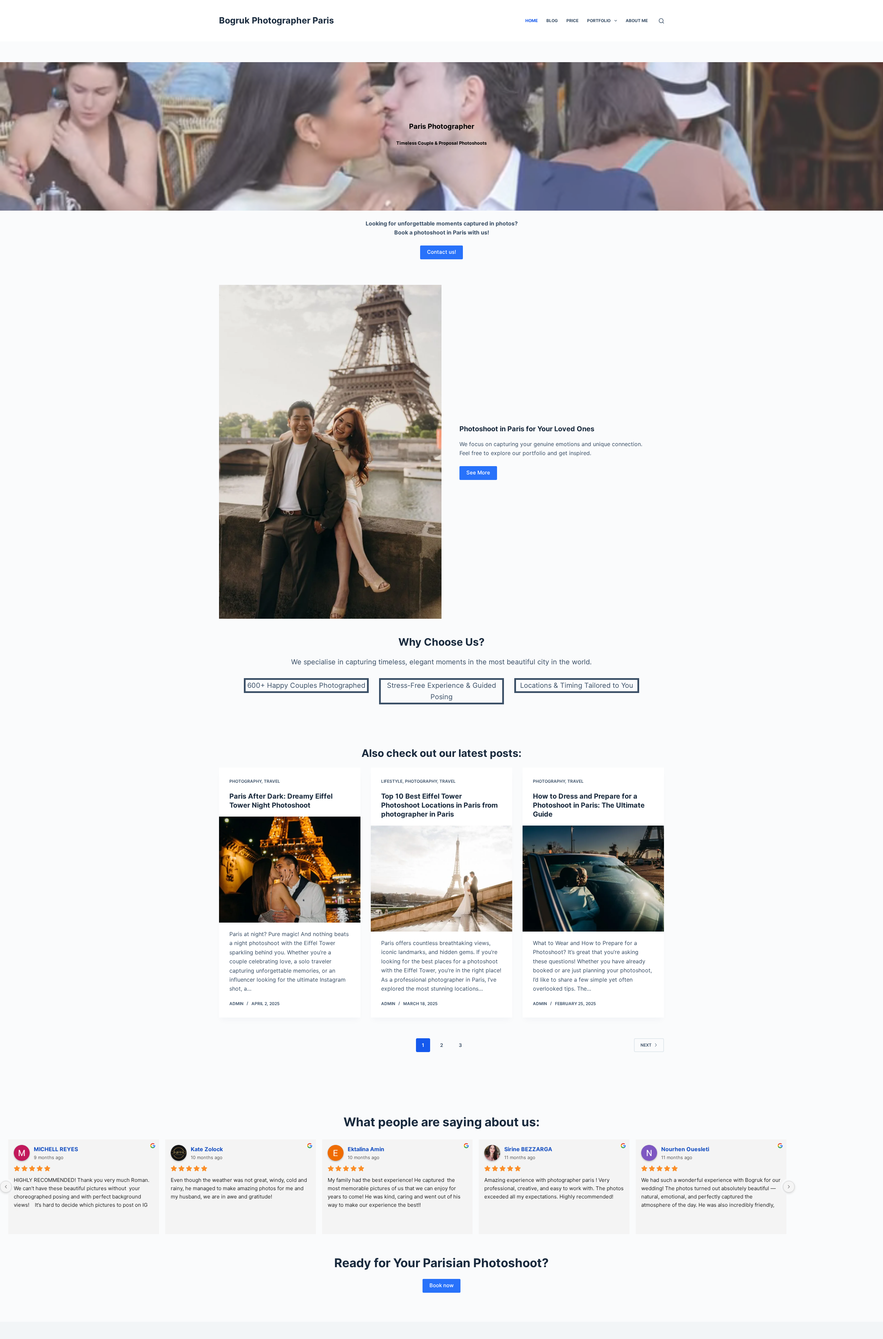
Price (572, 20)
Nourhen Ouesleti (685, 1149)
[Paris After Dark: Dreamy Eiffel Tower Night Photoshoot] (289, 870)
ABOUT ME (637, 20)
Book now (441, 1285)
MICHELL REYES (56, 1149)
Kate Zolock (207, 1149)
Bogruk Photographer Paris (276, 20)
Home (531, 20)
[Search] (661, 20)
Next (646, 1045)
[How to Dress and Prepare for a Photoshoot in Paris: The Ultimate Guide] (593, 879)
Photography (245, 781)
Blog (552, 20)
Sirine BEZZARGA (528, 1149)
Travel (272, 781)
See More (478, 472)
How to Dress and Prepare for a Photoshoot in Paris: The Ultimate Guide (589, 805)
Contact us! (441, 252)
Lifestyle (392, 781)
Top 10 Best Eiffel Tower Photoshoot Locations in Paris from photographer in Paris (439, 805)
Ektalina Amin (366, 1149)
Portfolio (599, 20)
